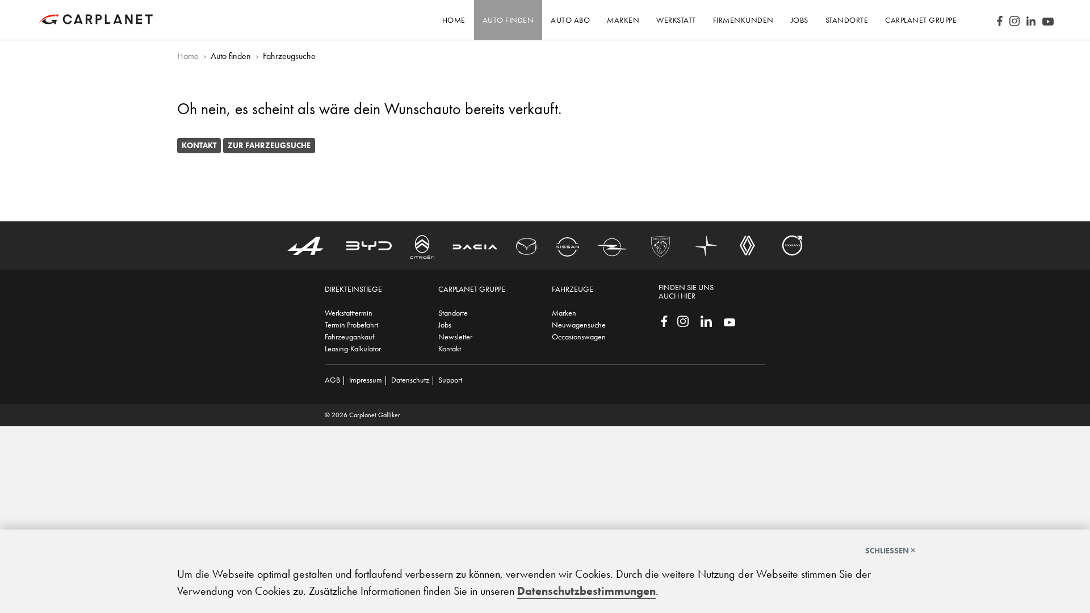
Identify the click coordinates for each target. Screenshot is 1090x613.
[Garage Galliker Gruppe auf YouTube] (729, 321)
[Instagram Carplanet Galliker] (1014, 20)
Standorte (453, 313)
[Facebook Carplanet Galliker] (999, 20)
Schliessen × (890, 550)
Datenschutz (410, 380)
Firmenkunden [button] (743, 20)
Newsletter (455, 336)
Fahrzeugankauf (349, 336)
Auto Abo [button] (570, 20)
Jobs (444, 325)
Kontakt (199, 145)
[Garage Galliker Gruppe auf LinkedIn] (706, 320)
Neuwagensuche (579, 325)
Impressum (365, 380)
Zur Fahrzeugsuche (269, 145)
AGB (332, 380)
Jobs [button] (799, 20)
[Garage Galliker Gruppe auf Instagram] (683, 320)
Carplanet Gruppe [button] (921, 20)
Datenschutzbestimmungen (586, 590)
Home (454, 20)
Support (450, 380)
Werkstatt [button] (676, 20)
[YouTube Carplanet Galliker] (1048, 20)
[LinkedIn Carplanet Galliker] (1031, 20)
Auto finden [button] (508, 20)
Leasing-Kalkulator (353, 348)
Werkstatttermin (348, 313)
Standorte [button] (847, 20)
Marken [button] (623, 20)
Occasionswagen (579, 336)
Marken (564, 313)
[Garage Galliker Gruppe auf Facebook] (664, 320)
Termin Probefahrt (351, 325)
